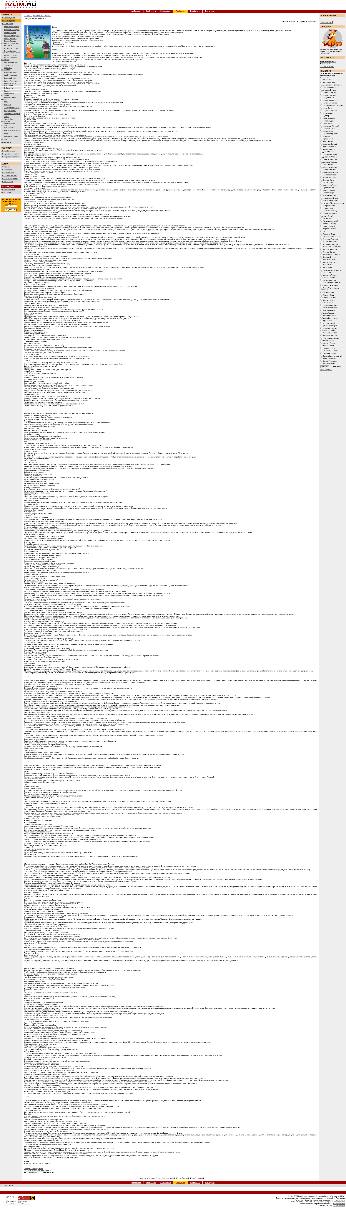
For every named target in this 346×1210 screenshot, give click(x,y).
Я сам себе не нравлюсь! (332, 356)
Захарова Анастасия (330, 167)
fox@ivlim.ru (324, 54)
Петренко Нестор (329, 257)
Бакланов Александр (330, 100)
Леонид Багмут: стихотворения (8, 84)
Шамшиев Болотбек (330, 351)
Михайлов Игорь (328, 234)
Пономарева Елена (329, 262)
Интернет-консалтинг (10, 157)
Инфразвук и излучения (7, 94)
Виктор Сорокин (10, 55)
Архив (4, 139)
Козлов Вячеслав (329, 195)
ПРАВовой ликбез (11, 136)
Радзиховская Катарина (331, 270)
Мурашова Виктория (330, 239)
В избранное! (7, 182)
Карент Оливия (328, 188)
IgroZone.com (136, 11)
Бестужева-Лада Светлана (332, 105)
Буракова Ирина (328, 118)
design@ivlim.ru (339, 1204)
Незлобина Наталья (330, 244)
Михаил (325, 231)
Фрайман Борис (328, 343)
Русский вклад (10, 46)
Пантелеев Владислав (331, 255)
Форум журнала (8, 21)
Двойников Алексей (329, 157)
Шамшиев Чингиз (329, 353)
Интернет (7, 105)
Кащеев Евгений (328, 190)
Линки (6, 102)
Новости (7, 91)
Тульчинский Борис (329, 326)
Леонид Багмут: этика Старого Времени (10, 52)
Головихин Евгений (329, 144)
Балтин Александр (11, 62)
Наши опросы (7, 170)
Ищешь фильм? (10, 39)
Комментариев (43, 1171)
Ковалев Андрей (328, 193)
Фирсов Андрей (328, 341)
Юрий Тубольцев (10, 75)
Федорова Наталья (329, 335)
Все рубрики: (7, 24)
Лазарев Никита (10, 111)
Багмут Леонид (328, 98)
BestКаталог (195, 11)
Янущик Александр (329, 361)
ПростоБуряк (9, 128)
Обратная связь (8, 173)
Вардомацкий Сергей (330, 126)
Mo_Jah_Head (327, 80)
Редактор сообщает (11, 30)
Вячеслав (326, 136)
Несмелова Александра (331, 247)
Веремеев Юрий (328, 129)
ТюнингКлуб (8, 65)
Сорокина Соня (328, 303)
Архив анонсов (10, 33)
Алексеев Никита (329, 87)
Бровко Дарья (327, 113)
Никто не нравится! (329, 249)
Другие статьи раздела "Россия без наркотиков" (155, 1178)
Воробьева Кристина (330, 134)
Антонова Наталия (11, 27)
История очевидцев (11, 36)
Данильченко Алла (329, 154)
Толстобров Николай (330, 318)
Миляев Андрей (328, 226)
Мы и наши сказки (11, 49)
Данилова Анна (328, 152)
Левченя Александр (329, 211)
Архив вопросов (326, 370)
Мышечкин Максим (329, 242)
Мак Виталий (327, 219)
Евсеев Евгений (328, 165)
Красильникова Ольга (330, 201)
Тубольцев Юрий (328, 323)
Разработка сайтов (9, 151)
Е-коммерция (165, 11)
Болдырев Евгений (329, 111)
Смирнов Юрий (328, 295)
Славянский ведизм (12, 114)
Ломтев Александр (329, 213)
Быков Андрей (327, 123)
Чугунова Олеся (328, 348)
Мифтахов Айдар (329, 229)
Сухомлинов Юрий (329, 308)
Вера (6, 133)
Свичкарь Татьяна (329, 280)
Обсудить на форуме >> (33, 1169)
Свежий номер (182, 1178)
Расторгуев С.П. (328, 273)
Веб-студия (209, 11)
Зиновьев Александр (330, 172)
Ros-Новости (151, 11)
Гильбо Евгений (328, 141)
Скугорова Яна (328, 292)
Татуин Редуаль (328, 313)
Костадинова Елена (11, 108)
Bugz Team (6, 193)
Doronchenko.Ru (8, 190)
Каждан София (328, 183)
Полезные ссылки (9, 176)
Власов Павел (327, 131)
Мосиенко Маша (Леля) (331, 237)
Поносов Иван (327, 265)
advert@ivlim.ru (339, 1206)
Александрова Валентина (332, 85)
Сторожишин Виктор (330, 305)
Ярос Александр (328, 364)
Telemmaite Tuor (328, 82)
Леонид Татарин (10, 72)
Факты (6, 117)
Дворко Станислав (329, 159)
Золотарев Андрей (329, 175)
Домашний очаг (10, 78)
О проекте (6, 167)
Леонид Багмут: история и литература (9, 42)
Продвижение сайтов (10, 154)
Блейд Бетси (327, 108)
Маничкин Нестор (329, 224)
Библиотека (8, 88)
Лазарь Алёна (327, 208)
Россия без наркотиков (7, 120)
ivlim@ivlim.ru (339, 1202)
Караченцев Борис (329, 185)
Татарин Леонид (328, 310)
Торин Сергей (327, 321)
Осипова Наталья (329, 252)
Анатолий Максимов (12, 130)
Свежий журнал (8, 18)
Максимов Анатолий (330, 221)
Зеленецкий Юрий (329, 170)
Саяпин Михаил (328, 278)
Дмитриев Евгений (329, 162)
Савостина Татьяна (329, 275)
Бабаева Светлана (329, 95)
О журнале (6, 142)
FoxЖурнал (180, 11)
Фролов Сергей (328, 346)
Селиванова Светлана (331, 283)
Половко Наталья (329, 260)
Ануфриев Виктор (329, 93)
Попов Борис (327, 267)
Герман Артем (327, 139)
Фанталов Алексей (329, 333)
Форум (200, 1178)
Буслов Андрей (328, 121)
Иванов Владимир (329, 177)
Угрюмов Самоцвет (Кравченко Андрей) (328, 329)
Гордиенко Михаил (329, 147)
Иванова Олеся (328, 180)
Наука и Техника (10, 81)
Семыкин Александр (330, 285)
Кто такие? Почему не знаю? (333, 203)
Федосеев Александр (330, 338)
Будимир (325, 116)
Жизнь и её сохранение (6, 69)
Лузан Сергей (327, 216)
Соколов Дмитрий (329, 298)
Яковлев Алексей (329, 359)
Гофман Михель (328, 149)
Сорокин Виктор (328, 300)
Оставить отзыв (30, 1171)
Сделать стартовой (10, 179)
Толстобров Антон (329, 316)
